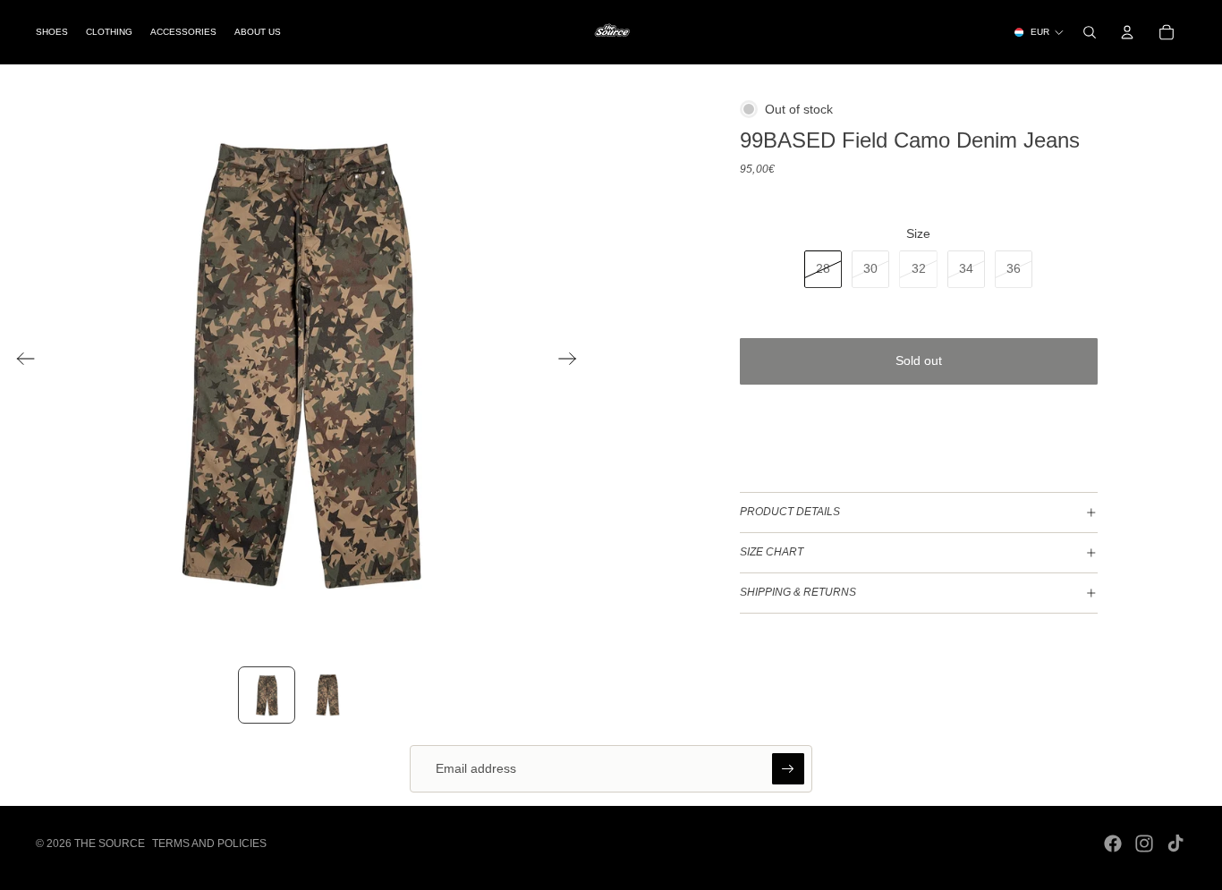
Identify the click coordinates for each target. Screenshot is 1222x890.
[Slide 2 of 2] (327, 695)
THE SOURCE (109, 843)
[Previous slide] (20, 361)
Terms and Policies (209, 843)
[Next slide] (573, 361)
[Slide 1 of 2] (266, 695)
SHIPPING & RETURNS (798, 592)
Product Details (790, 511)
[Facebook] (1113, 843)
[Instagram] (1144, 843)
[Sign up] (788, 769)
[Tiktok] (1175, 843)
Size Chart (771, 552)
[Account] (1127, 32)
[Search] (1089, 32)
